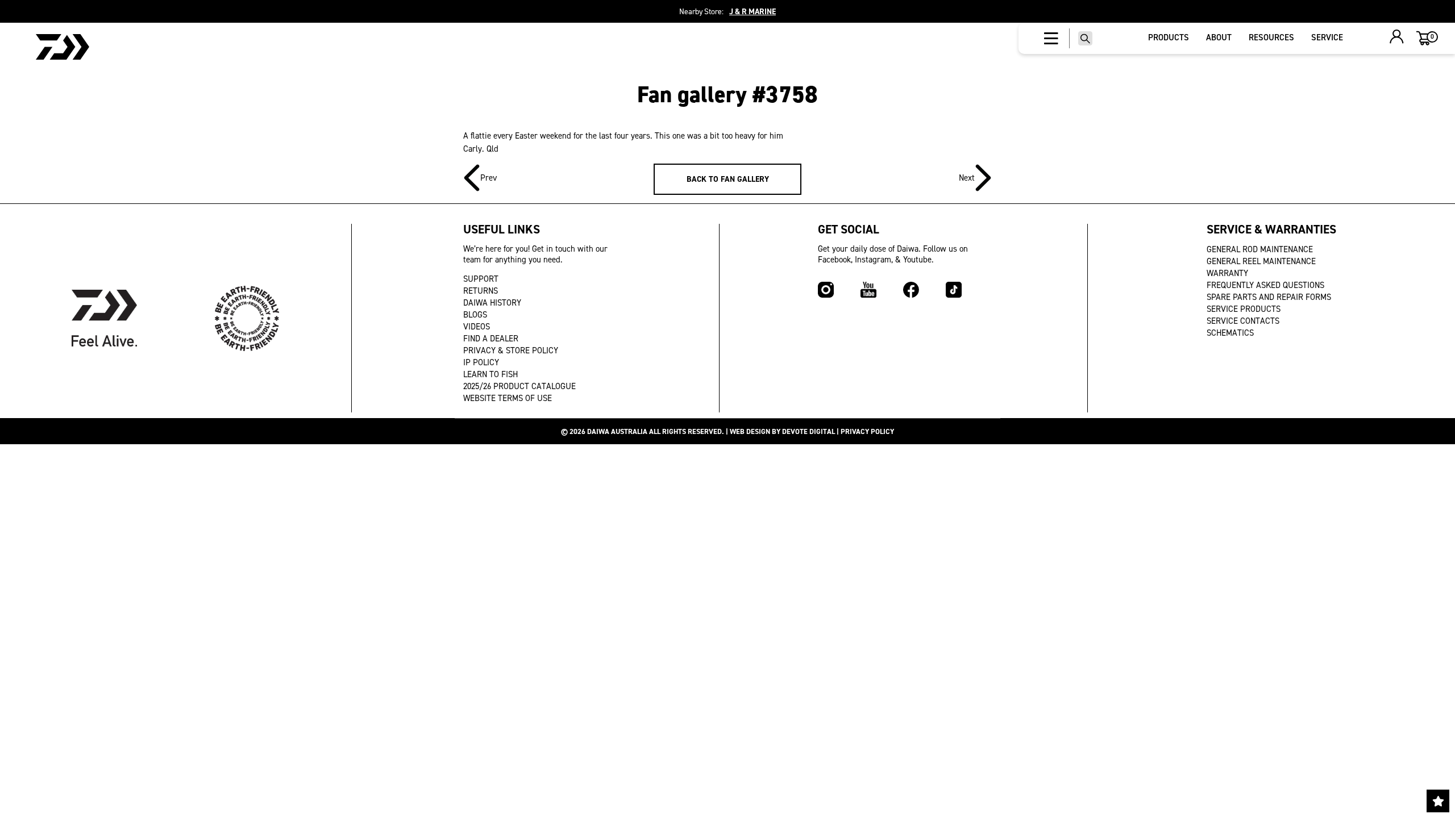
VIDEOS (476, 326)
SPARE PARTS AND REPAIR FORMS (1269, 297)
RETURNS (480, 291)
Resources (1271, 37)
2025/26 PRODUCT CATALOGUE (519, 386)
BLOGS (475, 314)
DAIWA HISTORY (492, 302)
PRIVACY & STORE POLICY (510, 350)
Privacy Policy (867, 431)
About (1219, 37)
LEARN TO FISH (490, 374)
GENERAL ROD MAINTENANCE (1260, 249)
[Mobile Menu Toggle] (1051, 39)
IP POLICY (481, 362)
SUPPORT (480, 279)
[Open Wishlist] (1438, 801)
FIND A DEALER (490, 338)
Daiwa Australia (617, 431)
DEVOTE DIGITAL (808, 431)
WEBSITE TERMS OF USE (507, 398)
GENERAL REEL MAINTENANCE (1261, 261)
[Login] (1397, 38)
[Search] (1085, 38)
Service (1327, 37)
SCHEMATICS (1230, 333)
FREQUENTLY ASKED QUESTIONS (1265, 285)
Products (1168, 37)
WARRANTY (1227, 273)
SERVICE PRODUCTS (1244, 309)
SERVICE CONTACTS (1243, 321)
